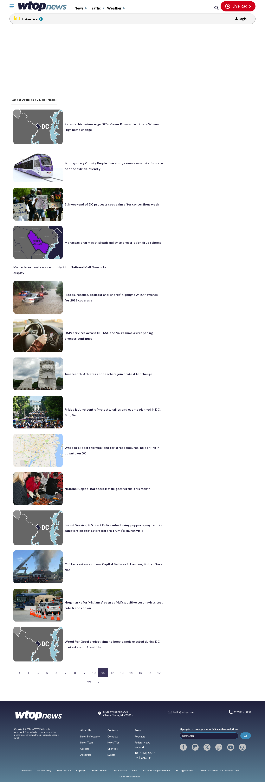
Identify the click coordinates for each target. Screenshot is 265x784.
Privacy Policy (44, 770)
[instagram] (195, 747)
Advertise (85, 754)
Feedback (27, 770)
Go (246, 735)
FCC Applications (184, 770)
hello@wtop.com (183, 712)
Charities (112, 748)
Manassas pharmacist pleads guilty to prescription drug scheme (113, 242)
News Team (87, 742)
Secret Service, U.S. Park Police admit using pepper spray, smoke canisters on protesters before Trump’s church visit (113, 527)
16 (150, 672)
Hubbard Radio (99, 770)
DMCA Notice (120, 770)
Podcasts (140, 736)
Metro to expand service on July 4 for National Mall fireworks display (60, 270)
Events (111, 754)
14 (131, 672)
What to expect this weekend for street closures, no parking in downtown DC (112, 450)
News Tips (113, 742)
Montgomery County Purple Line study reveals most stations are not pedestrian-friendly (114, 166)
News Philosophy (90, 736)
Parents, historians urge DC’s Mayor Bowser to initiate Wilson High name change (112, 126)
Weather (114, 8)
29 (89, 682)
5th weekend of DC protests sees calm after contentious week (112, 204)
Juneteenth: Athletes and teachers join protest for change (108, 374)
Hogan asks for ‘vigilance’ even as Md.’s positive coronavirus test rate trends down (114, 605)
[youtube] (230, 747)
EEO (134, 770)
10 (94, 672)
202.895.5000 (242, 712)
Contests (112, 730)
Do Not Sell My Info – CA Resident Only (219, 770)
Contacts (112, 736)
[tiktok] (218, 747)
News (78, 8)
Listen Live (29, 19)
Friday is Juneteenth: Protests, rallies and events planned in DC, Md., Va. (113, 412)
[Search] (216, 8)
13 (122, 672)
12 (112, 672)
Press (138, 730)
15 (140, 672)
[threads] (242, 747)
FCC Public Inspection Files (156, 770)
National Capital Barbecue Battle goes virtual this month (107, 488)
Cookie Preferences (130, 776)
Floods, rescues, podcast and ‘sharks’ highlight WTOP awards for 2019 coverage (111, 297)
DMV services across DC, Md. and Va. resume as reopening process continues (109, 335)
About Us (85, 730)
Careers (84, 748)
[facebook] (183, 747)
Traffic (95, 8)
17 (159, 672)
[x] (207, 747)
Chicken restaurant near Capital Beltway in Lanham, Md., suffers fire (113, 567)
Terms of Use (64, 770)
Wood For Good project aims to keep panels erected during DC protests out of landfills (112, 644)
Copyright (81, 770)
